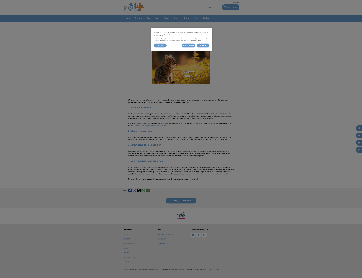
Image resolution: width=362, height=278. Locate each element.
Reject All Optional (188, 45)
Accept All (203, 45)
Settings (160, 45)
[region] (181, 39)
